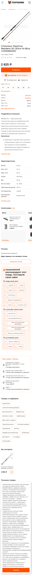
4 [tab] (15, 42)
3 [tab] (13, 42)
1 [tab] (9, 42)
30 (23, 87)
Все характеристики (8, 108)
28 (18, 87)
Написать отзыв (16, 262)
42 (29, 87)
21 (13, 87)
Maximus (28, 95)
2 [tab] (11, 42)
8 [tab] (22, 42)
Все (13, 208)
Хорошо (16, 570)
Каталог (2, 2)
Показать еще (5, 154)
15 (3, 87)
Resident (28, 98)
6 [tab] (18, 42)
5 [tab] (17, 42)
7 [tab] (20, 42)
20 (8, 87)
